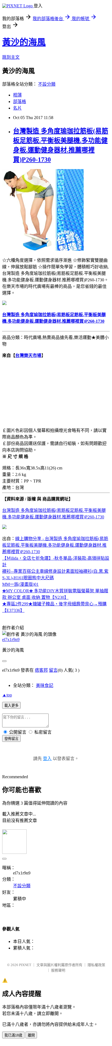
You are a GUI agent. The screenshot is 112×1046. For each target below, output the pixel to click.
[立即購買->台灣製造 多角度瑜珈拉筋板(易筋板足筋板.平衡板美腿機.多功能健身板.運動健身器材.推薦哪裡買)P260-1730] (43, 249)
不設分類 (46, 84)
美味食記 (44, 685)
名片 (17, 108)
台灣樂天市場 (28, 355)
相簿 (17, 95)
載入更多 (11, 705)
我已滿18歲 (13, 1035)
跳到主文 (11, 57)
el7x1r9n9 (11, 639)
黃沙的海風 (24, 42)
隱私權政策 (96, 965)
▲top (7, 695)
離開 (31, 1035)
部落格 (19, 101)
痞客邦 (41, 670)
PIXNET (25, 965)
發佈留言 (11, 739)
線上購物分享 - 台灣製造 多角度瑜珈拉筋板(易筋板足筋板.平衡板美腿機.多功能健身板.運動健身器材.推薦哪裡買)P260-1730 (55, 545)
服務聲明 (58, 970)
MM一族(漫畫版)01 (20, 584)
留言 (53, 670)
